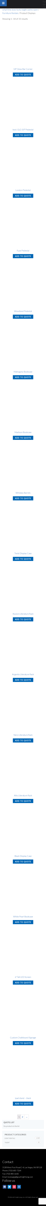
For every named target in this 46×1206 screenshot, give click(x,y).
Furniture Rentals (10, 13)
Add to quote (23, 74)
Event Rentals (10, 1138)
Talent (7, 1142)
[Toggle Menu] (3, 3)
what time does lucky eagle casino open (20, 9)
